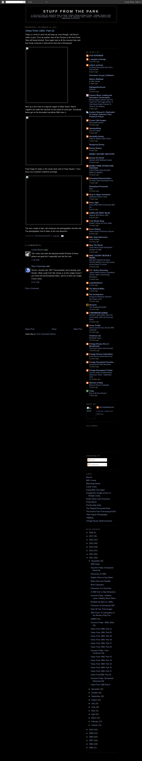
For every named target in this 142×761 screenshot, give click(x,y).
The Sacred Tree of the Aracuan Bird (101, 511)
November (95, 689)
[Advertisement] (46, 308)
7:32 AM (35, 260)
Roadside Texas (95, 338)
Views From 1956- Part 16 (101, 647)
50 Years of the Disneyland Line (101, 181)
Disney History (95, 148)
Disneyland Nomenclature (100, 178)
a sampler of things (97, 59)
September (96, 696)
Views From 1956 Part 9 (100, 685)
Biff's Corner (91, 480)
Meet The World (96, 245)
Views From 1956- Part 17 (101, 643)
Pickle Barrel (91, 502)
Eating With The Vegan (95, 490)
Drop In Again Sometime (99, 195)
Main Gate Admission (98, 237)
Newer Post (30, 329)
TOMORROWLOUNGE (98, 313)
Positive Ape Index (93, 505)
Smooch (92, 89)
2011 (91, 558)
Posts (92, 460)
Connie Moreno (37, 250)
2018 (91, 533)
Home (54, 329)
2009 (91, 733)
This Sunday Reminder (97, 307)
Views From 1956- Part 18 (101, 640)
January (94, 725)
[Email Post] (62, 236)
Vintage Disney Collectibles (101, 354)
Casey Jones (91, 487)
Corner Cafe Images (97, 120)
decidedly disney (96, 136)
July (93, 703)
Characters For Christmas (101, 588)
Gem (91, 189)
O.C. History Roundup (98, 270)
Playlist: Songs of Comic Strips (100, 223)
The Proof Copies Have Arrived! (101, 348)
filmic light (93, 203)
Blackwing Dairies (93, 484)
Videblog (89, 518)
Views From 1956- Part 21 (101, 629)
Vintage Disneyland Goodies (101, 362)
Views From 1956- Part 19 (101, 636)
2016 (91, 540)
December (95, 561)
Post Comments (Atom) (45, 334)
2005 (91, 748)
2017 (91, 536)
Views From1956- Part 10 (101, 675)
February (95, 721)
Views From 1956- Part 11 (101, 671)
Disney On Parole (96, 158)
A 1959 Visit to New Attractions (103, 592)
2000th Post (95, 619)
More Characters (97, 585)
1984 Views (95, 564)
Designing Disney (96, 145)
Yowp (91, 391)
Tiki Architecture (96, 294)
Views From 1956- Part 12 (101, 667)
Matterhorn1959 (106, 407)
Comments (94, 465)
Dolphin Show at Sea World (102, 577)
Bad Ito (89, 477)
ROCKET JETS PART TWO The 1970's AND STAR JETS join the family (101, 317)
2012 (91, 554)
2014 (91, 547)
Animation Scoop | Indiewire (101, 75)
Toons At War (95, 325)
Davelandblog (95, 128)
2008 (91, 737)
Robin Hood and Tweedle (101, 581)
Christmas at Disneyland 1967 (103, 605)
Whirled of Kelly (96, 383)
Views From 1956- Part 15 (101, 657)
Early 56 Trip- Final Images (101, 609)
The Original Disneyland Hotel (98, 508)
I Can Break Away (96, 221)
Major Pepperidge (38, 266)
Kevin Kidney (95, 229)
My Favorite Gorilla (96, 123)
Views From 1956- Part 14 (101, 660)
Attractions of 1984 (98, 574)
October (94, 693)
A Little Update (94, 81)
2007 (91, 740)
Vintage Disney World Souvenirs (99, 521)
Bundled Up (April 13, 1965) (102, 602)
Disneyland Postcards (98, 186)
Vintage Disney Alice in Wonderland (99, 345)
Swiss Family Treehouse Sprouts (101, 231)
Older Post (77, 329)
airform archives (96, 65)
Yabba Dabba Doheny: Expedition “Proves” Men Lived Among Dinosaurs (102, 275)
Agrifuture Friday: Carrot (98, 197)
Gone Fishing (94, 239)
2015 (91, 543)
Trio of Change (94, 131)
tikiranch (93, 305)
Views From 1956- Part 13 (101, 664)
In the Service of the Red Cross (100, 356)
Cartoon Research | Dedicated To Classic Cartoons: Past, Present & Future (102, 114)
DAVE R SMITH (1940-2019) (100, 139)
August (94, 700)
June (93, 707)
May (93, 711)
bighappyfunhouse (97, 87)
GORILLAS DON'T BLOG (99, 213)
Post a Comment (32, 288)
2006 (91, 744)
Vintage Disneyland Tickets (100, 370)
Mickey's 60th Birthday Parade (100, 160)
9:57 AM (35, 282)
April (93, 714)
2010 (91, 730)
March (94, 718)
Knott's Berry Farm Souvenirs (98, 499)
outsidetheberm (96, 283)
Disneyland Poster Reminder (100, 364)
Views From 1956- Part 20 (101, 632)
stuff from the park (71, 11)
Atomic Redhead (96, 79)
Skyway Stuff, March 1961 (99, 215)
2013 (91, 551)
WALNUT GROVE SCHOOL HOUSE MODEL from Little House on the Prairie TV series (102, 262)
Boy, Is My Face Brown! (97, 393)
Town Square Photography (96, 515)
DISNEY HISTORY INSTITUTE (102, 154)
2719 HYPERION (96, 56)
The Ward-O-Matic (96, 289)
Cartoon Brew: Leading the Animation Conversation (100, 96)
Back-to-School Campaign (99, 385)
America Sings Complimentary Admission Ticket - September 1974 (100, 375)
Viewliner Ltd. (95, 336)
